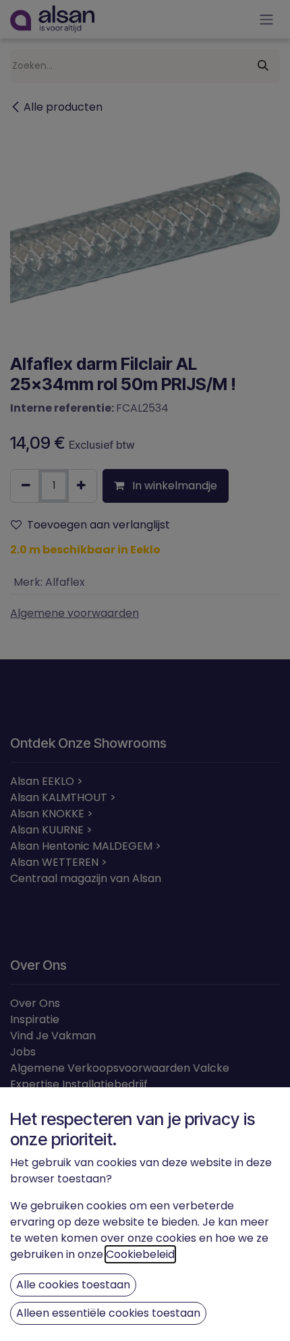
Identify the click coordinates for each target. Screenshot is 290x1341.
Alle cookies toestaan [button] (73, 1284)
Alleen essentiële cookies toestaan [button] (108, 1313)
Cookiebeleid (140, 1254)
